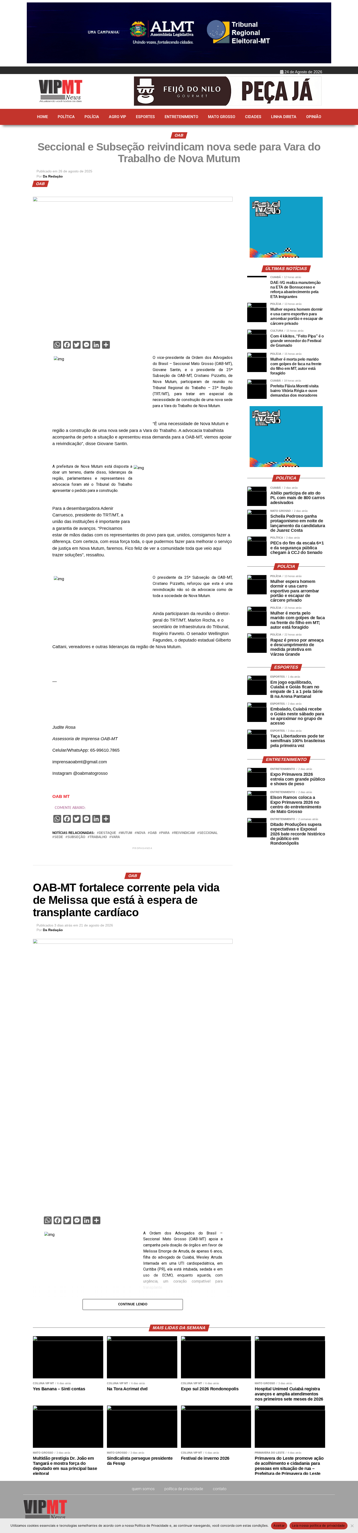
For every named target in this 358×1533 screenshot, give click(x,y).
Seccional (208, 833)
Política (66, 116)
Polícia (92, 116)
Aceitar (279, 1525)
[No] (351, 1525)
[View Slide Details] (286, 256)
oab (153, 833)
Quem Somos (143, 1488)
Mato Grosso (221, 116)
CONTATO (219, 1488)
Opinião (313, 116)
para (165, 833)
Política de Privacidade (183, 1488)
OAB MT (61, 796)
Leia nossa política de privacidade (318, 1525)
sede (58, 837)
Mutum (126, 833)
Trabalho (98, 837)
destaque (107, 833)
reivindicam (184, 833)
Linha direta (283, 116)
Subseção (76, 837)
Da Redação (53, 176)
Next (325, 33)
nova (141, 833)
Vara (115, 837)
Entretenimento (181, 116)
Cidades (253, 116)
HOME (42, 116)
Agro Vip (117, 116)
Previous (33, 33)
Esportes (145, 116)
